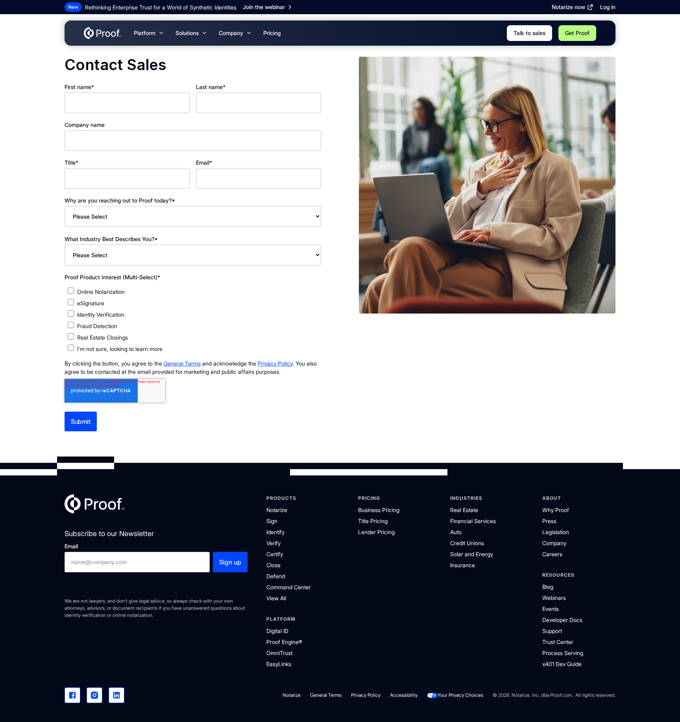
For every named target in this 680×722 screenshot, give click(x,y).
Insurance (462, 565)
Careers (552, 554)
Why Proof (555, 510)
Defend (275, 576)
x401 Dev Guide (562, 664)
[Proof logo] (95, 505)
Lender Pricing (376, 532)
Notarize (276, 510)
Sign (271, 521)
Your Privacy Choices (460, 695)
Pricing (272, 33)
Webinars (554, 597)
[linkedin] (116, 695)
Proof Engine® (284, 641)
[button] (148, 33)
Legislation (555, 532)
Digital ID (277, 630)
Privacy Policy (275, 363)
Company (554, 543)
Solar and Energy (471, 554)
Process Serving (562, 653)
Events (550, 608)
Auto (456, 532)
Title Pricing (373, 521)
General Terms (182, 363)
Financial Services (473, 521)
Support (552, 630)
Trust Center (557, 641)
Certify (274, 554)
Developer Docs (562, 619)
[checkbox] (193, 320)
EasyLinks (278, 664)
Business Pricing (378, 510)
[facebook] (72, 695)
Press (549, 521)
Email (71, 546)
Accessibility (404, 695)
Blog (547, 586)
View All (276, 598)
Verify (273, 543)
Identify (275, 532)
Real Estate (464, 510)
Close (273, 565)
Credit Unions (467, 543)
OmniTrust (279, 653)
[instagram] (94, 695)
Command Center (288, 587)
